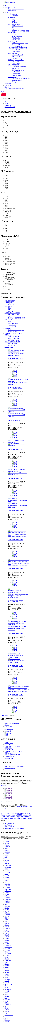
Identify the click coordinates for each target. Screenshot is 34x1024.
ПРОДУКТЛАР (10, 12)
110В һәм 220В (17, 36)
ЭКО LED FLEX (17, 55)
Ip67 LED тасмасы (7, 813)
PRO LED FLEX (17, 56)
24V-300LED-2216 (15, 695)
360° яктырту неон (18, 70)
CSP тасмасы (16, 73)
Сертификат (12, 10)
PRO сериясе (16, 49)
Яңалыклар (8, 85)
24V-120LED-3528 (15, 478)
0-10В (14, 34)
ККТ (13, 19)
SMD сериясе (12, 53)
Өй (6, 5)
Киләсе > (5, 715)
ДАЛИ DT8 (16, 39)
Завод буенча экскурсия (16, 9)
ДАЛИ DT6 (16, 38)
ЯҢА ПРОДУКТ (13, 65)
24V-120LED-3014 (15, 569)
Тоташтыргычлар (17, 80)
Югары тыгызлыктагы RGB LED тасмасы (14, 815)
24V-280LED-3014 (15, 540)
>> (9, 715)
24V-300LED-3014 (15, 511)
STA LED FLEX (17, 58)
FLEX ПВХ (12, 32)
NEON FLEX (12, 41)
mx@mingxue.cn (10, 825)
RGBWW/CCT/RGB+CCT (20, 31)
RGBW (14, 22)
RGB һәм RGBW (17, 26)
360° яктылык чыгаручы (20, 43)
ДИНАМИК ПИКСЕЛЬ (16, 24)
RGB (13, 21)
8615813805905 (9, 826)
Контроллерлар (17, 82)
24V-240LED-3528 (15, 449)
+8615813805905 (10, 823)
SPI (13, 27)
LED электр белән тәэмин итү (21, 78)
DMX (14, 29)
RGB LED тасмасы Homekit (23, 818)
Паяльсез (15, 16)
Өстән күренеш (17, 46)
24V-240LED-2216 (15, 633)
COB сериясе (12, 14)
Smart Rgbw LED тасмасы (21, 813)
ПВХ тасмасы (16, 75)
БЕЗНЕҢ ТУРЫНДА (11, 7)
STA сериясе (16, 51)
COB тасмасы (16, 72)
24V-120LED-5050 (15, 359)
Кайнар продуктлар (22, 806)
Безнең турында (10, 768)
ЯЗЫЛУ (3, 785)
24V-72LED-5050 (15, 388)
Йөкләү (7, 87)
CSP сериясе (12, 17)
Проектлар (8, 83)
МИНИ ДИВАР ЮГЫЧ (16, 60)
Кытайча (8, 95)
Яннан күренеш (17, 44)
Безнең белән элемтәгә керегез (14, 89)
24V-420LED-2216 (15, 666)
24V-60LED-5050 (15, 420)
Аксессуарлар (12, 77)
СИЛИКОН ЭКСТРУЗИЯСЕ (17, 48)
